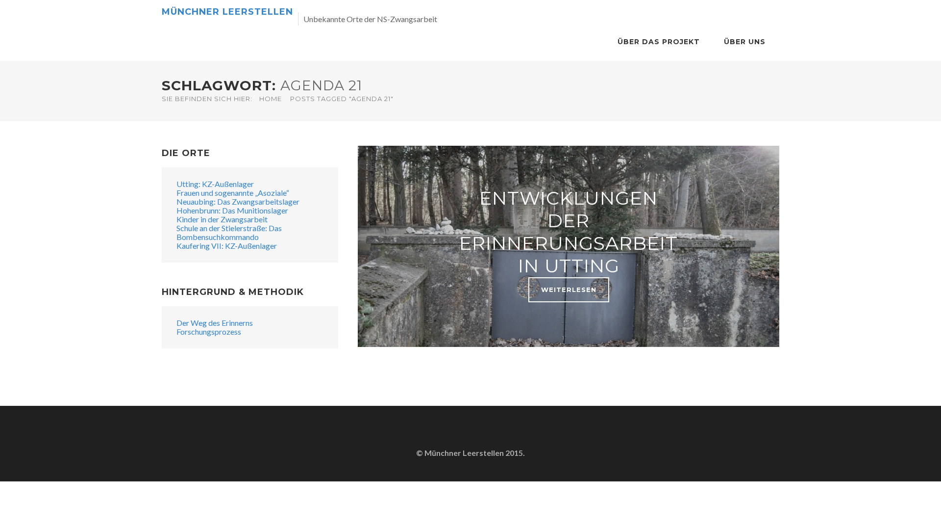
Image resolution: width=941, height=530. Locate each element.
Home (270, 99)
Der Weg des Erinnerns (214, 322)
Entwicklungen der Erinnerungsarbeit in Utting (568, 231)
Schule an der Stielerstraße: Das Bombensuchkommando (229, 232)
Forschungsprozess (208, 331)
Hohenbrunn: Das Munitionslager (232, 210)
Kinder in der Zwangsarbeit (222, 219)
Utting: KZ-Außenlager (215, 183)
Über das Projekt (659, 41)
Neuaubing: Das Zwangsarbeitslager (237, 201)
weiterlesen (568, 289)
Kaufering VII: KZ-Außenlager (226, 245)
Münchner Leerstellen (227, 11)
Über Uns (745, 41)
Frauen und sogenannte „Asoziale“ (232, 192)
